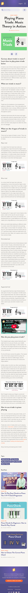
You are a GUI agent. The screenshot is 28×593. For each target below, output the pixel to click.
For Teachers (17, 461)
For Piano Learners (7, 461)
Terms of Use (10, 589)
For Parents (15, 459)
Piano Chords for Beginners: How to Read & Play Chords (13, 524)
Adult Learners (6, 459)
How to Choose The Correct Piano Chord (13, 553)
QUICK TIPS (3, 491)
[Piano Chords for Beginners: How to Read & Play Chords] (14, 510)
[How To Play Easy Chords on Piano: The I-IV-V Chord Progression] (14, 480)
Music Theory (5, 464)
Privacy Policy (18, 589)
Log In (20, 3)
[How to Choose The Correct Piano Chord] (14, 540)
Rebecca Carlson (15, 30)
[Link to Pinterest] (12, 54)
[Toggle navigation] (25, 3)
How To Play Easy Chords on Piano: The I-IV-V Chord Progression (13, 494)
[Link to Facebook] (16, 54)
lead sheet (11, 427)
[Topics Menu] (24, 10)
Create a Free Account (14, 581)
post (24, 439)
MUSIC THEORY (4, 550)
